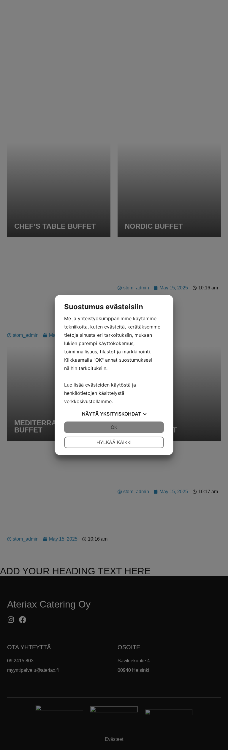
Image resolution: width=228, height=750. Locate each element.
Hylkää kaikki (114, 442)
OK (114, 427)
